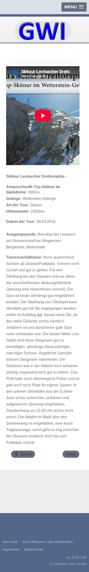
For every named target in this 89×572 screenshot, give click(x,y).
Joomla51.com (64, 564)
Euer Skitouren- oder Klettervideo (48, 542)
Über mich (10, 542)
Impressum (10, 549)
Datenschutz (33, 549)
